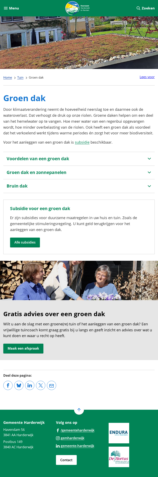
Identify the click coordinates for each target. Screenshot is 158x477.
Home (7, 77)
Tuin (20, 77)
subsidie (82, 142)
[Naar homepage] (77, 8)
